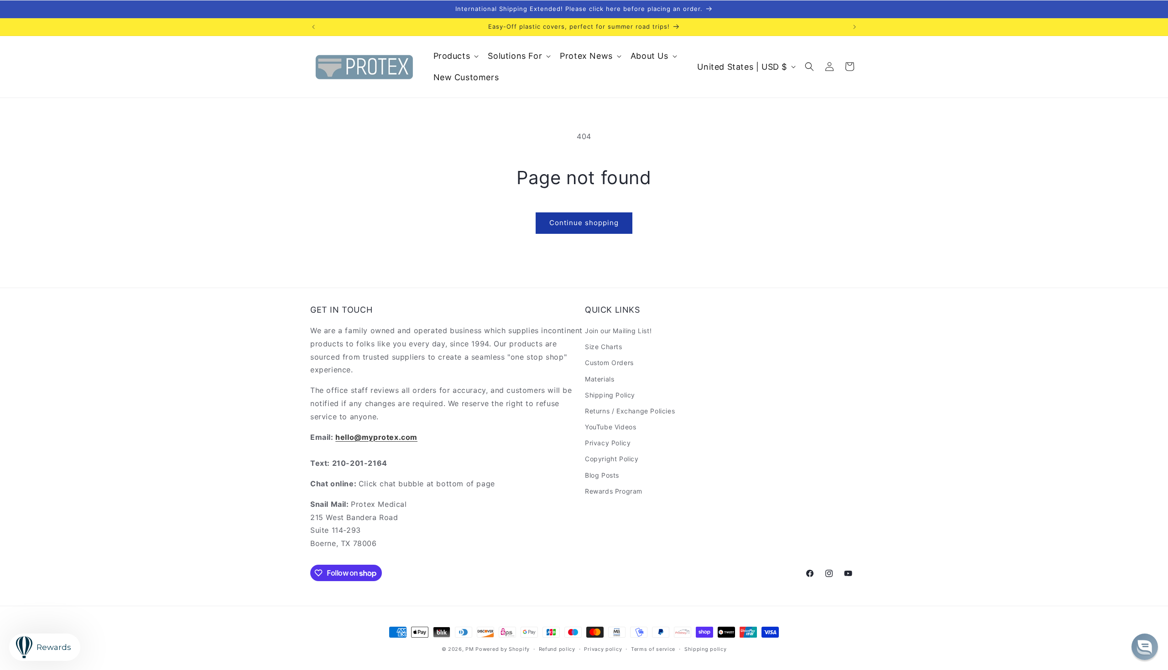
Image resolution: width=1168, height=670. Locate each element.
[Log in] (829, 67)
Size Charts (603, 346)
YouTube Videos (610, 427)
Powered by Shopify (502, 649)
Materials (599, 379)
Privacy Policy (608, 443)
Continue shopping (584, 222)
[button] (455, 56)
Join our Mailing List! (618, 331)
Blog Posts (602, 475)
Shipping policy (705, 649)
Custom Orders (609, 362)
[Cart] (850, 67)
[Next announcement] (855, 27)
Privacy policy (603, 649)
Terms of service (653, 649)
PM (469, 649)
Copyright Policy (612, 459)
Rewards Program (613, 491)
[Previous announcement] (313, 27)
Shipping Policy (610, 395)
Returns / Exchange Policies (630, 411)
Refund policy (557, 649)
